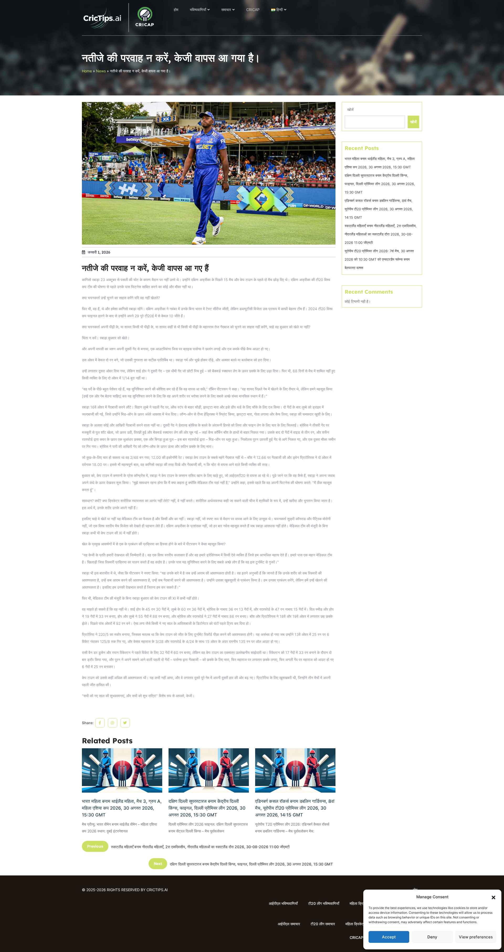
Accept (389, 936)
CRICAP (253, 9)
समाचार (226, 9)
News (101, 71)
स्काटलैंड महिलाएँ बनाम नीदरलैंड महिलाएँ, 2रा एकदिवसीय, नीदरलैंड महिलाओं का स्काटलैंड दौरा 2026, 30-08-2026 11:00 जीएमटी (381, 234)
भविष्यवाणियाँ (198, 9)
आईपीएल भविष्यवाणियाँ (283, 903)
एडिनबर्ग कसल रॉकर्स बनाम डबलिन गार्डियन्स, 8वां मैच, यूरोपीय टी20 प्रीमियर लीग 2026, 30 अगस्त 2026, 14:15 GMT (294, 808)
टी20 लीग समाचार (323, 924)
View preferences (476, 936)
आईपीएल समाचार (289, 924)
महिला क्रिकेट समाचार (360, 924)
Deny (432, 936)
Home (87, 71)
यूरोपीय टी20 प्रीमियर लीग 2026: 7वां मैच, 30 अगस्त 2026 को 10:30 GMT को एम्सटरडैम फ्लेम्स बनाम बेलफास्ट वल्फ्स (379, 259)
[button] (493, 897)
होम (176, 9)
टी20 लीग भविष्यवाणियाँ (323, 903)
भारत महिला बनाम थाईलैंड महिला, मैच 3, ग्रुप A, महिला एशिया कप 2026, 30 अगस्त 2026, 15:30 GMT (122, 808)
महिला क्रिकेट (359, 903)
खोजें (350, 109)
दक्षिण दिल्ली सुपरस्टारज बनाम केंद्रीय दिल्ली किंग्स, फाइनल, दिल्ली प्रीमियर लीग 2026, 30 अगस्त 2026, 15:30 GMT (207, 808)
